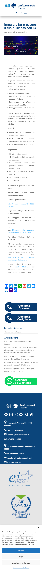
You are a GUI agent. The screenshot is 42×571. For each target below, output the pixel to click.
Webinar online (21, 32)
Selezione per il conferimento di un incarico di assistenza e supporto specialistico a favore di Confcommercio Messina (20, 350)
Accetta (21, 550)
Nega (21, 557)
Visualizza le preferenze (21, 563)
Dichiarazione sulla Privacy (21, 568)
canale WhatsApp (22, 267)
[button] (39, 527)
